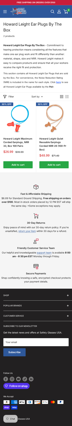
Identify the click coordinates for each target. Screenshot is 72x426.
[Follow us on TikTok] (24, 379)
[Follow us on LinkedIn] (31, 379)
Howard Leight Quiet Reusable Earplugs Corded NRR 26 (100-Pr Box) (52, 144)
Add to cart (18, 164)
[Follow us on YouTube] (18, 379)
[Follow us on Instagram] (12, 379)
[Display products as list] (67, 96)
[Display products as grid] (61, 96)
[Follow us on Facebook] (5, 379)
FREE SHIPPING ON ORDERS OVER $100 (36, 2)
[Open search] (52, 11)
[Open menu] (5, 11)
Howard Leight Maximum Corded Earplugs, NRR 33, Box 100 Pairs (17, 142)
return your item (27, 231)
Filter (11, 96)
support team (44, 252)
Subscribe (14, 352)
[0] (66, 12)
